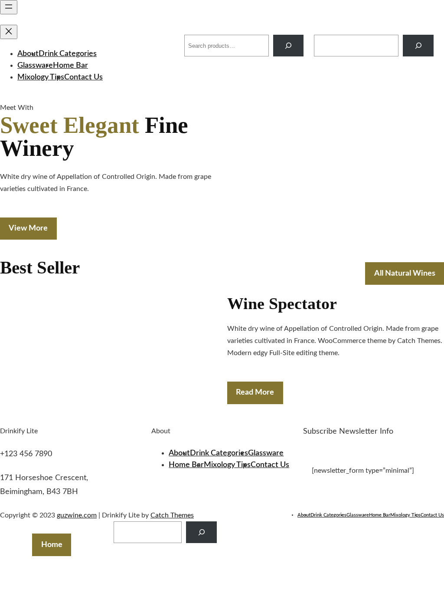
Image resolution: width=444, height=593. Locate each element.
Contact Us (83, 77)
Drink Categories (68, 54)
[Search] (288, 45)
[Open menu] (8, 7)
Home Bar (70, 65)
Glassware (35, 65)
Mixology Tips (40, 77)
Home (51, 545)
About (28, 54)
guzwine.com (145, 45)
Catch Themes (172, 515)
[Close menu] (8, 32)
